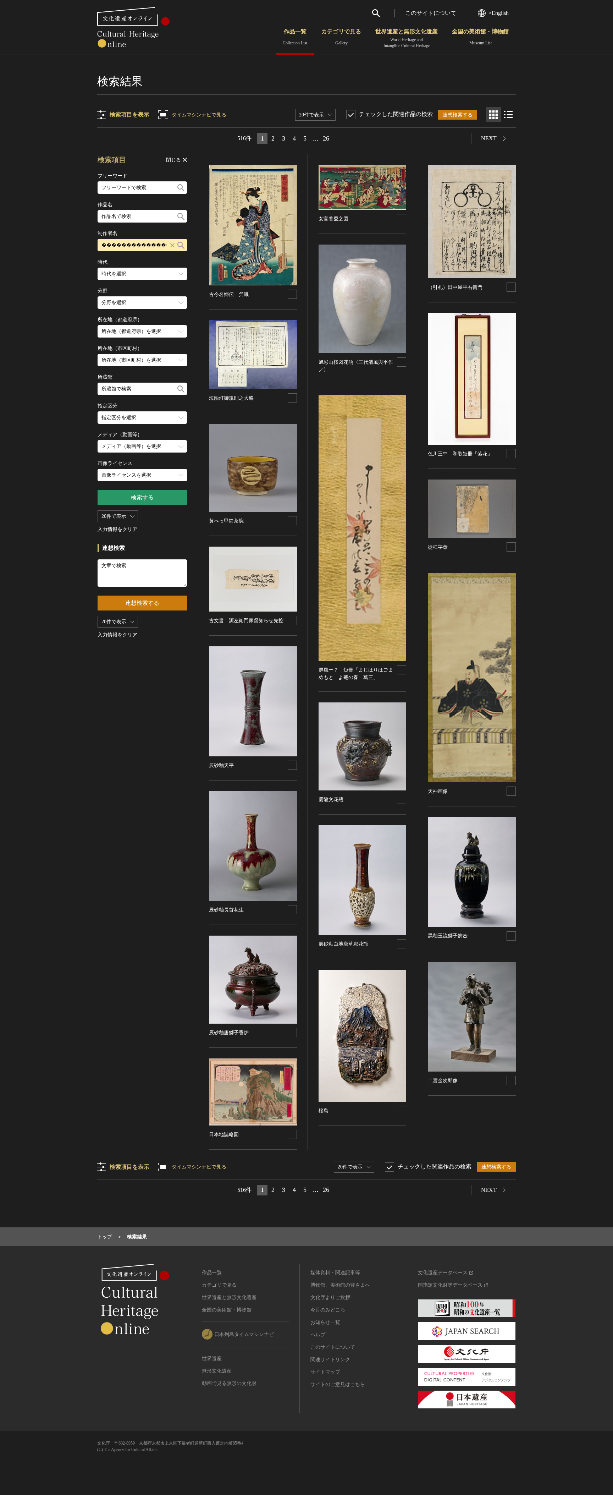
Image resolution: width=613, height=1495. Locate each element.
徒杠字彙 (438, 547)
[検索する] (181, 187)
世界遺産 (212, 1358)
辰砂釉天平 (221, 765)
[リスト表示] (508, 114)
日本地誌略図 (224, 1134)
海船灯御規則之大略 (231, 398)
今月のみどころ (327, 1310)
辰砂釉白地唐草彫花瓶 (343, 944)
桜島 (323, 1110)
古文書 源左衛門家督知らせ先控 (246, 620)
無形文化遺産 (217, 1371)
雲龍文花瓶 (331, 799)
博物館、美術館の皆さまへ (340, 1285)
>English (498, 13)
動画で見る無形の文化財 (229, 1383)
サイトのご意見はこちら (337, 1384)
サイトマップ (325, 1372)
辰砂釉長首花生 (226, 910)
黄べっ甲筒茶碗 (226, 521)
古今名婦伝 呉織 (229, 294)
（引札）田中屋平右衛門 (455, 287)
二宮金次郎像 (443, 1080)
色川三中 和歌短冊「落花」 (460, 453)
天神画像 (438, 791)
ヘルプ (317, 1334)
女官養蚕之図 (333, 218)
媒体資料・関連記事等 (335, 1272)
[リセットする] (172, 245)
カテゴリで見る (341, 36)
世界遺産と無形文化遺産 (406, 38)
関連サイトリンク (330, 1359)
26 (326, 138)
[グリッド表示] (493, 114)
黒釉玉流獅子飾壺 (448, 935)
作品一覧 (295, 36)
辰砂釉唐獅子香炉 (229, 1032)
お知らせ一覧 (325, 1322)
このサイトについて (430, 13)
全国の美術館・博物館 (480, 36)
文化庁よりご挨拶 (330, 1297)
